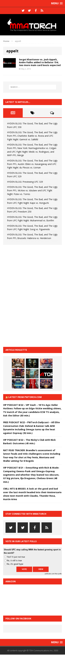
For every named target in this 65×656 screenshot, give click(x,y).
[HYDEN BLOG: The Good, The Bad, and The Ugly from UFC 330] (18, 363)
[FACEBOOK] (35, 10)
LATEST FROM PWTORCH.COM (25, 397)
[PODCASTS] (42, 10)
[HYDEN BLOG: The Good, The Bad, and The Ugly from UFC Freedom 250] (46, 384)
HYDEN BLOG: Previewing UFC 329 (25, 181)
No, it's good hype (15, 564)
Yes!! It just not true (16, 557)
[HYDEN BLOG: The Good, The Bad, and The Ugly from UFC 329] (32, 373)
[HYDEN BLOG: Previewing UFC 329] (46, 373)
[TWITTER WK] (29, 10)
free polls (58, 573)
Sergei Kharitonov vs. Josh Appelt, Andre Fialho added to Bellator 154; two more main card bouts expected (40, 62)
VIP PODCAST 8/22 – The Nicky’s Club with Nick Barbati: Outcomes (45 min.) (29, 441)
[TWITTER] (23, 10)
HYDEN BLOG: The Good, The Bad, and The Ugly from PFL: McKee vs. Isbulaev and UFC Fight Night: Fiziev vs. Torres (32, 190)
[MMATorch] (32, 24)
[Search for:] (32, 87)
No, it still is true (14, 560)
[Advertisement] (26, 295)
